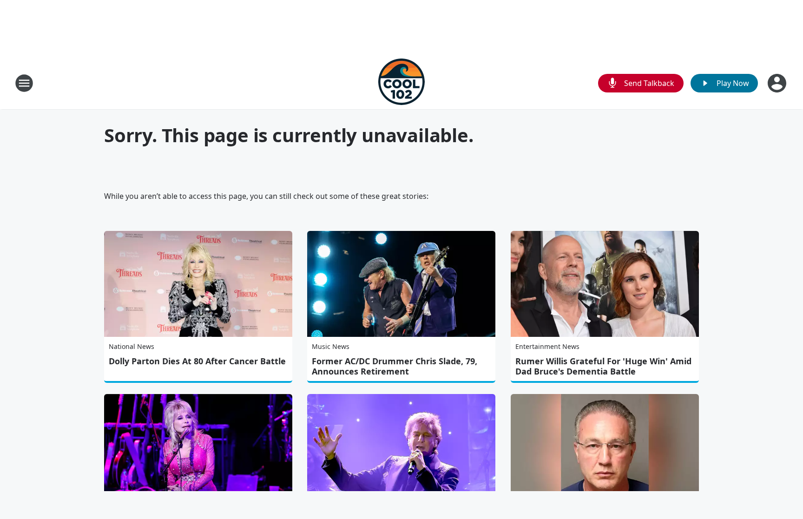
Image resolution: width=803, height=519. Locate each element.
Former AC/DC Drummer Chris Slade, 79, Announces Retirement (394, 366)
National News (131, 346)
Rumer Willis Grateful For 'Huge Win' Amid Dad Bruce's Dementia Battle (603, 366)
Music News (330, 346)
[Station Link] (401, 83)
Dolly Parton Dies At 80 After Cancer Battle (197, 361)
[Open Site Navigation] (24, 83)
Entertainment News (547, 346)
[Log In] (778, 83)
